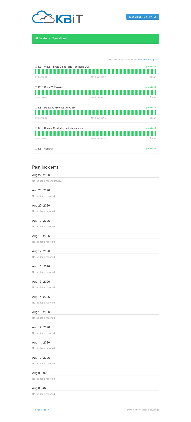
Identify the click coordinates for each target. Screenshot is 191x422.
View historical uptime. (148, 59)
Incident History (40, 409)
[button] (142, 17)
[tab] (35, 71)
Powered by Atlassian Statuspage (143, 409)
